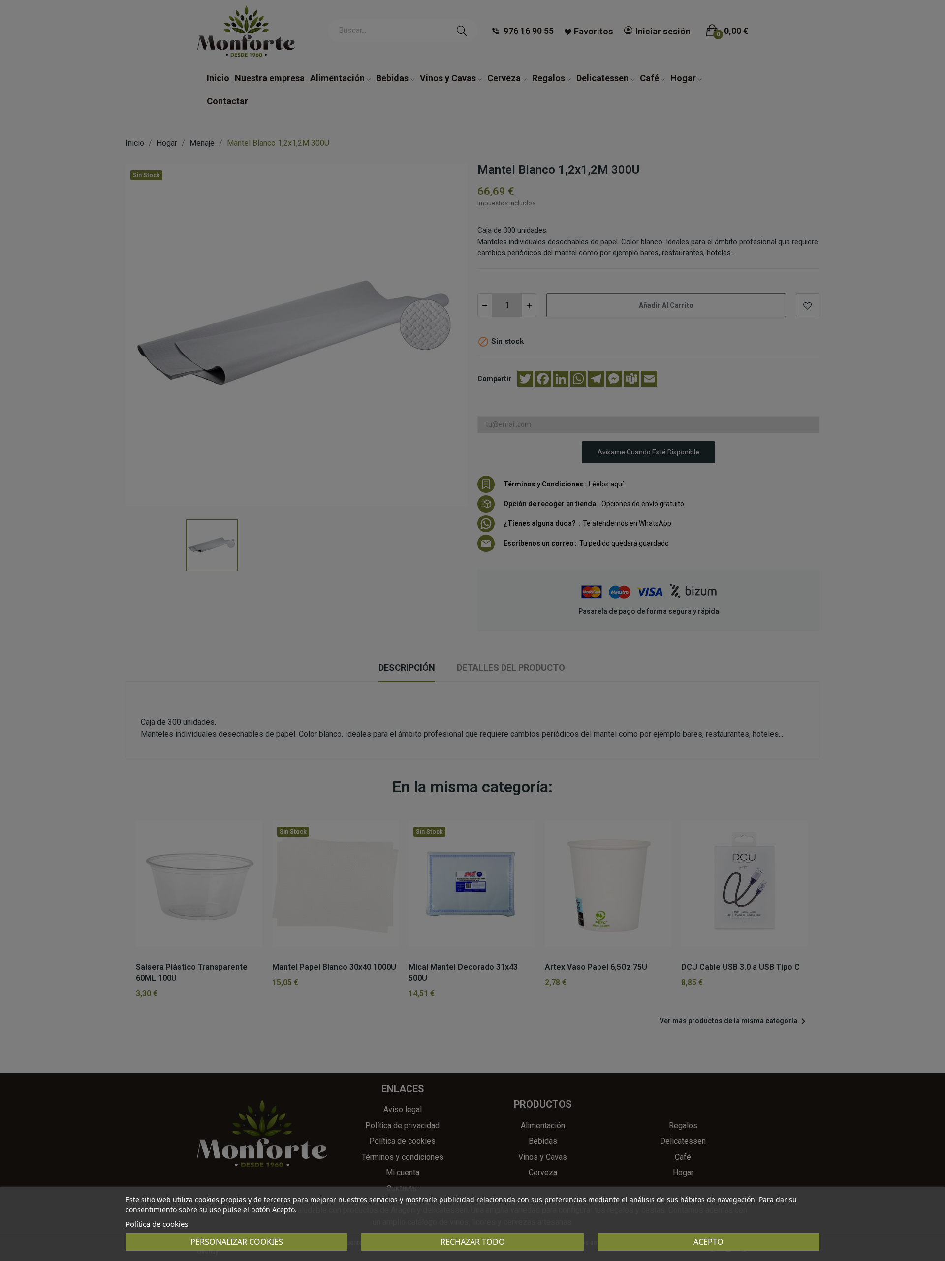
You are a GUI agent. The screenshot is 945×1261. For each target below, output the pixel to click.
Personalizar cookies (236, 1241)
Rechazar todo (473, 1241)
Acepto (708, 1241)
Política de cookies (157, 1224)
